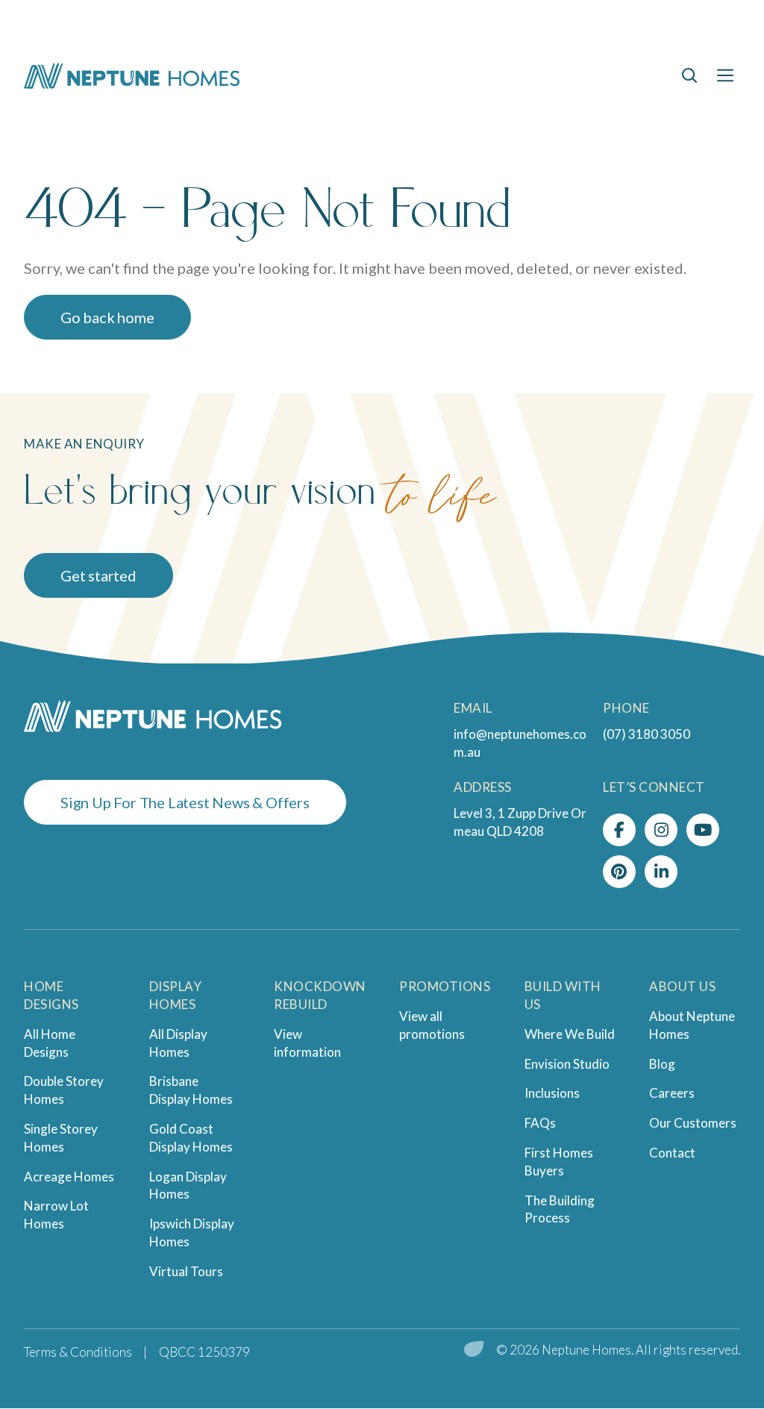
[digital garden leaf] (474, 1350)
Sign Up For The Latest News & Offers (185, 802)
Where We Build (570, 1034)
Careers (672, 1093)
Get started (98, 575)
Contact (672, 1152)
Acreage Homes (69, 1176)
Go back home (107, 317)
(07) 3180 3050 (646, 734)
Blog (662, 1064)
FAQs (540, 1123)
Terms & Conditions (78, 1352)
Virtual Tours (186, 1271)
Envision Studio (567, 1064)
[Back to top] (711, 1293)
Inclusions (552, 1093)
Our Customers (692, 1123)
